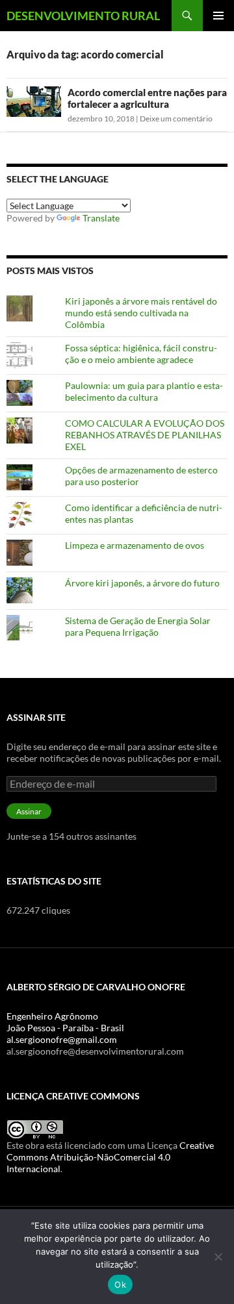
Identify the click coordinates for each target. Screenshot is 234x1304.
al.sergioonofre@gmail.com (61, 1039)
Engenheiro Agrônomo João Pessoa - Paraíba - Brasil (65, 1021)
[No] (217, 1256)
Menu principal (218, 15)
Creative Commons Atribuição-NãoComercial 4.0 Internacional (110, 1157)
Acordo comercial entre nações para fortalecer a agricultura (147, 98)
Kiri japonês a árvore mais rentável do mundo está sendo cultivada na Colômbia (141, 312)
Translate (101, 217)
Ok (120, 1284)
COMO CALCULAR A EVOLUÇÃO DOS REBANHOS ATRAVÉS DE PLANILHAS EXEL (144, 435)
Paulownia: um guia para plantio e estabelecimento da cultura (144, 391)
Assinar (29, 811)
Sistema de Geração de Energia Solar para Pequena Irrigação (138, 626)
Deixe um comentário (176, 118)
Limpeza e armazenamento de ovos (134, 545)
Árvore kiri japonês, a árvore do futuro (142, 582)
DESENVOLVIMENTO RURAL (83, 15)
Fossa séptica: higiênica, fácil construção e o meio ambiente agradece (141, 353)
